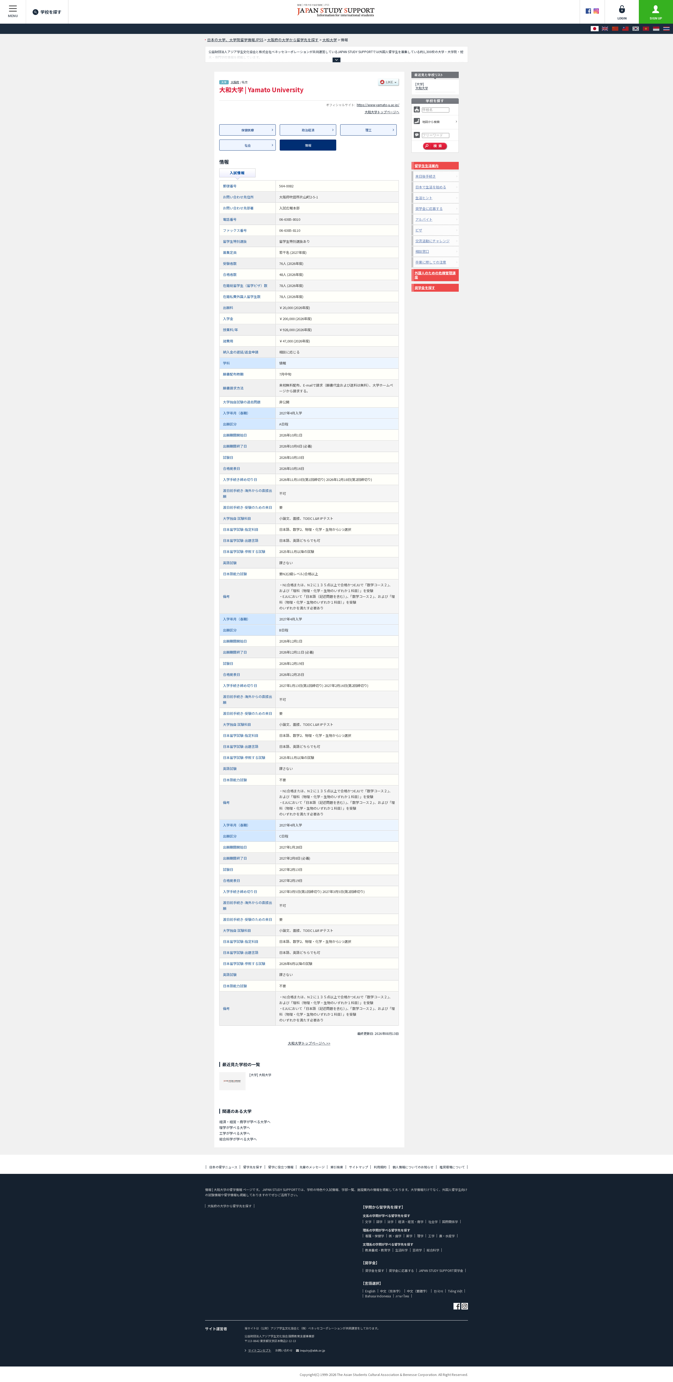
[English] (605, 29)
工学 (431, 1236)
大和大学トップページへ (382, 112)
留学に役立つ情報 (280, 1167)
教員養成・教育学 (377, 1250)
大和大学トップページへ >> (309, 1043)
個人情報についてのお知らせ (413, 1167)
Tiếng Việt (455, 1291)
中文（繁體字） (418, 1291)
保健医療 (247, 130)
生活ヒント (423, 197)
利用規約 (380, 1167)
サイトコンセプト (259, 1350)
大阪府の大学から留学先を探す (229, 1206)
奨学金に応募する (429, 208)
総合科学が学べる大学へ (238, 1139)
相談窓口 (422, 251)
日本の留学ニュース (223, 1167)
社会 (247, 145)
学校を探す (51, 12)
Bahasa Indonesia (378, 1296)
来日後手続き (425, 176)
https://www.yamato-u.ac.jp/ (378, 104)
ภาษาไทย (402, 1296)
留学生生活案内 (427, 165)
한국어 (438, 1291)
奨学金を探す (425, 287)
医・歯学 (395, 1236)
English (370, 1291)
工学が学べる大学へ (234, 1133)
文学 (368, 1221)
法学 (390, 1221)
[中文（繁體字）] (625, 29)
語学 (379, 1221)
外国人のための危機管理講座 (435, 275)
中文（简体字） (391, 1291)
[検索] (435, 146)
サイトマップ (358, 1167)
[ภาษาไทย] (666, 29)
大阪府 (235, 82)
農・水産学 (447, 1236)
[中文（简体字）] (615, 29)
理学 (420, 1236)
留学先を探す (252, 1167)
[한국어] (636, 29)
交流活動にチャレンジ (432, 240)
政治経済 (308, 130)
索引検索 (336, 1167)
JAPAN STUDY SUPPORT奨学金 (441, 1270)
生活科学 (401, 1250)
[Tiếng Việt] (646, 29)
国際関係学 (450, 1221)
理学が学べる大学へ (234, 1127)
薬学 (409, 1236)
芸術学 (417, 1250)
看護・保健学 (374, 1236)
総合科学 (433, 1250)
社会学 (433, 1221)
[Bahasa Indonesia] (656, 29)
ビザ (418, 230)
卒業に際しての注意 (430, 262)
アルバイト (423, 219)
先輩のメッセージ (312, 1167)
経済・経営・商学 (411, 1221)
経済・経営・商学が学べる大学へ (245, 1121)
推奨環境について (452, 1167)
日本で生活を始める (430, 186)
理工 (368, 130)
